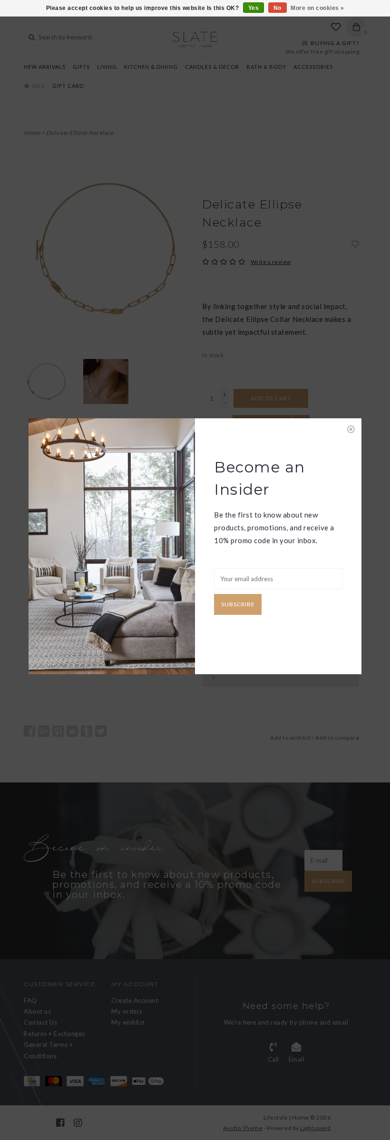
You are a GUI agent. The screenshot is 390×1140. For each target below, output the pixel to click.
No (277, 8)
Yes (253, 8)
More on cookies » (317, 8)
